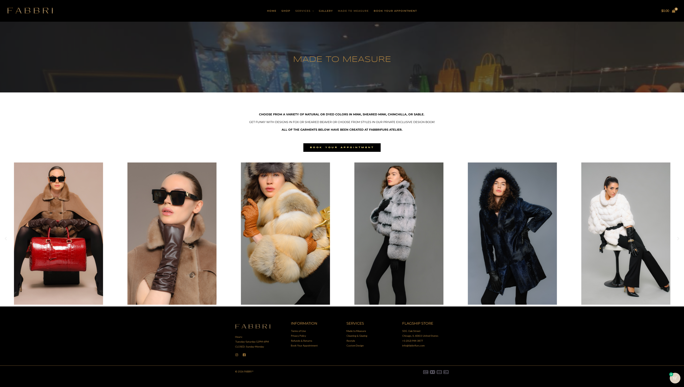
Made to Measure (353, 10)
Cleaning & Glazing (356, 335)
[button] (312, 11)
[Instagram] (236, 354)
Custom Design (355, 345)
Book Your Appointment (395, 10)
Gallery (326, 10)
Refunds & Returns (301, 340)
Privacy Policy (298, 335)
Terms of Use (298, 330)
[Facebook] (244, 354)
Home (271, 10)
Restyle (350, 340)
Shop (285, 10)
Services (303, 10)
